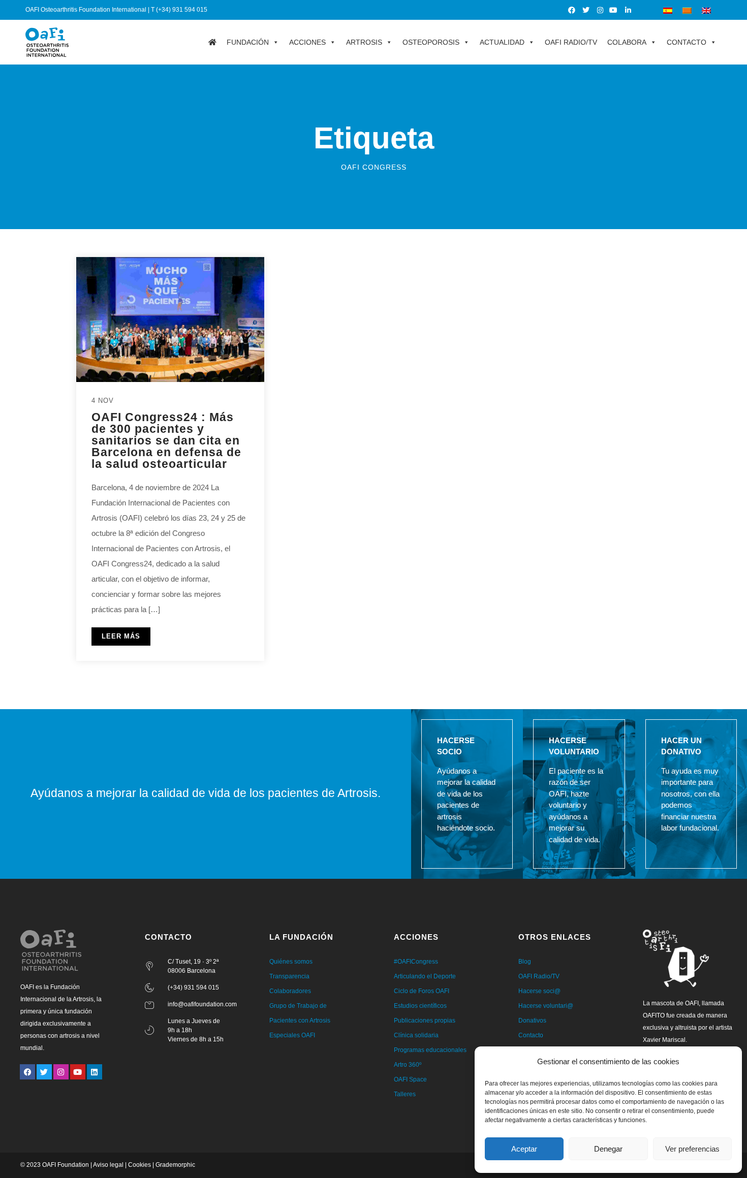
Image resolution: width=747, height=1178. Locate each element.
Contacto (686, 42)
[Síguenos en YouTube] (614, 10)
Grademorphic (175, 1164)
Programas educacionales (430, 1050)
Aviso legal (108, 1164)
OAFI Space (410, 1079)
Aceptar (524, 1148)
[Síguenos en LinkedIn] (628, 10)
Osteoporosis (430, 42)
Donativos (532, 1020)
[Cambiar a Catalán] (687, 10)
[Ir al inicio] (212, 42)
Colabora (626, 42)
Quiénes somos (291, 961)
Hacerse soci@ (539, 991)
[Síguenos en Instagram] (600, 10)
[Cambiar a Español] (667, 10)
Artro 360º (407, 1064)
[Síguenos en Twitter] (586, 10)
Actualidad (502, 42)
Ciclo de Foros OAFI (421, 991)
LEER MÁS (121, 636)
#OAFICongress (416, 961)
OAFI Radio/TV (571, 42)
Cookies (139, 1164)
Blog (524, 961)
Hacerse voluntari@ (545, 1005)
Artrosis (364, 42)
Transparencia (289, 976)
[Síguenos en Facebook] (572, 10)
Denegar (608, 1148)
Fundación (248, 42)
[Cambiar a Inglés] (706, 10)
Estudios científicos (420, 1005)
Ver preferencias (692, 1148)
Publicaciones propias (424, 1020)
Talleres (405, 1094)
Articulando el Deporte (425, 976)
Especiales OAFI (292, 1035)
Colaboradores (290, 991)
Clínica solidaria (416, 1035)
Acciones (307, 42)
